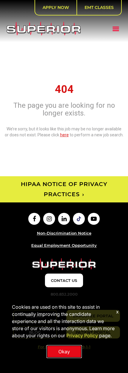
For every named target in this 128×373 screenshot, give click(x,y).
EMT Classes (99, 7)
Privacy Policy (82, 335)
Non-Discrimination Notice (64, 233)
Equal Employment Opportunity (64, 245)
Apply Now (56, 7)
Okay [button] (64, 352)
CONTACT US (64, 280)
